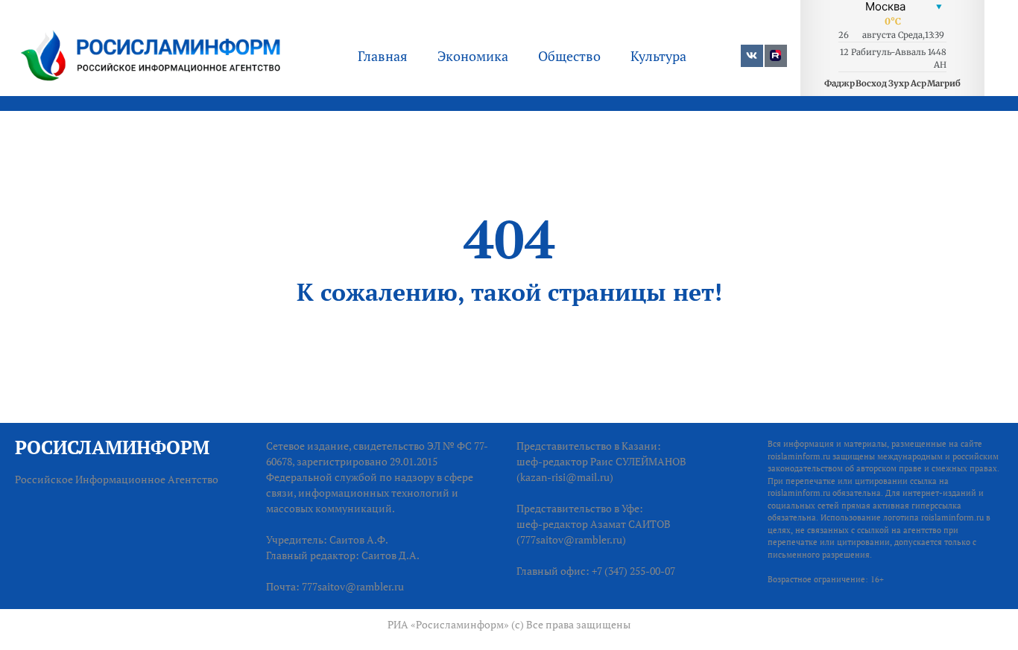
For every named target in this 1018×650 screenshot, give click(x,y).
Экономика (472, 56)
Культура (658, 56)
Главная (383, 56)
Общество (569, 56)
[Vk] (752, 56)
